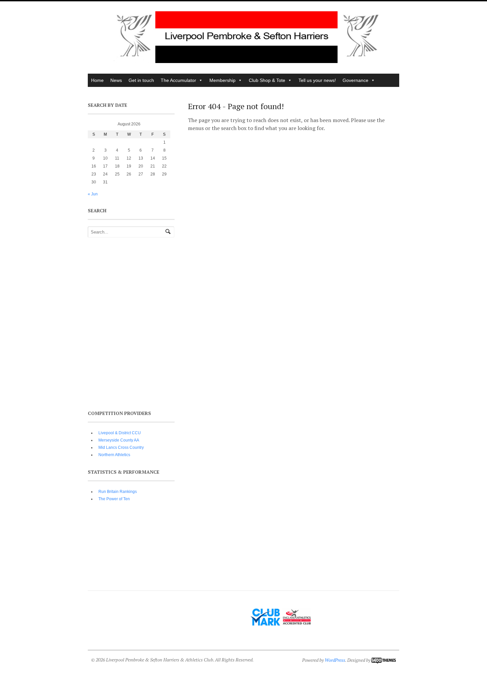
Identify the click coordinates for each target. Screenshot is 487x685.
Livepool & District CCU (119, 433)
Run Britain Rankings (117, 491)
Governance (355, 80)
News (116, 80)
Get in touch (141, 80)
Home (97, 80)
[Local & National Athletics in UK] (247, 61)
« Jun (93, 194)
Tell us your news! (317, 80)
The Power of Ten (114, 499)
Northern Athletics (114, 454)
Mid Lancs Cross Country (121, 447)
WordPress (335, 660)
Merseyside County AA (118, 440)
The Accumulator (178, 80)
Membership (222, 80)
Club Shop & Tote (267, 80)
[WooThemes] (383, 660)
